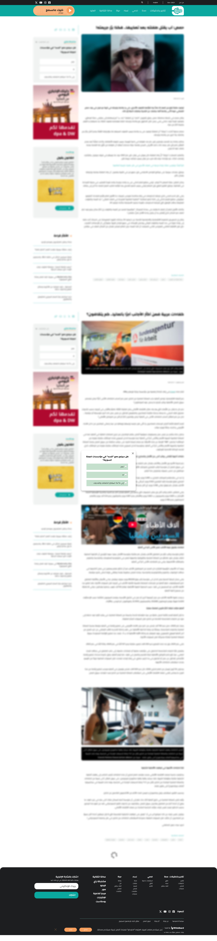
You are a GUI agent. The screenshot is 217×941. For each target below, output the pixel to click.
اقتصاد (139, 840)
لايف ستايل (164, 886)
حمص (163, 279)
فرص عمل (130, 840)
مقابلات (134, 891)
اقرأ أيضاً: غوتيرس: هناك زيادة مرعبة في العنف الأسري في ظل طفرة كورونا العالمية (148, 165)
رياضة (119, 880)
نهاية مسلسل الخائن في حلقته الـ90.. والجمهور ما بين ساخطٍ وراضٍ (52, 258)
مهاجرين (121, 840)
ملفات (135, 883)
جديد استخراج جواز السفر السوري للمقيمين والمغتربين (55, 298)
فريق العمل (147, 921)
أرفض (70, 929)
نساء (126, 11)
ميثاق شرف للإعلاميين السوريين (129, 921)
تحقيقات (181, 883)
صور (104, 890)
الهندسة (155, 840)
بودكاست (101, 902)
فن (120, 883)
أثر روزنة (156, 921)
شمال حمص (131, 279)
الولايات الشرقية (110, 840)
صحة (144, 11)
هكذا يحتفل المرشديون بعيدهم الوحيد (56, 242)
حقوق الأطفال (98, 279)
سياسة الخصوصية (178, 921)
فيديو (135, 886)
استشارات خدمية (147, 880)
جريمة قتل (121, 279)
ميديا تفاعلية (99, 894)
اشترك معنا (171, 2)
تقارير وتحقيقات (158, 11)
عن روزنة (166, 921)
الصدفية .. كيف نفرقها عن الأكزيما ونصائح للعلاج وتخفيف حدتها (55, 288)
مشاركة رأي (100, 881)
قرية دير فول (142, 279)
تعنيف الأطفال (110, 279)
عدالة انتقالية (105, 11)
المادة (172, 391)
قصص (182, 886)
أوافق (86, 929)
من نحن (181, 2)
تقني (151, 883)
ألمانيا (180, 840)
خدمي (135, 11)
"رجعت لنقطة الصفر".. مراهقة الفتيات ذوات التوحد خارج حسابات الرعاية (54, 268)
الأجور (173, 840)
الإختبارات (101, 898)
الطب (147, 840)
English (155, 2)
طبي (166, 880)
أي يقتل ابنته (153, 279)
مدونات (181, 888)
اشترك (72, 895)
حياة (118, 11)
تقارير (182, 880)
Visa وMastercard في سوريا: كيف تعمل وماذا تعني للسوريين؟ (53, 278)
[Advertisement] (132, 249)
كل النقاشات (43, 42)
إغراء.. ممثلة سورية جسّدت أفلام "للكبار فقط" (53, 249)
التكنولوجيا (164, 840)
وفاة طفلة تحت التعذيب (175, 279)
